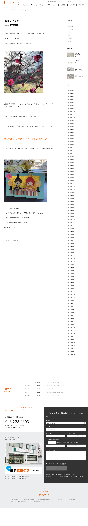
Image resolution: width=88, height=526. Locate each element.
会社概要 (63, 5)
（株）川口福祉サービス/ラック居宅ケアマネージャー (50, 499)
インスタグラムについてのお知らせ (55, 389)
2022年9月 (70, 228)
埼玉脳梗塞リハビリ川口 (41, 502)
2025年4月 (70, 135)
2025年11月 (70, 114)
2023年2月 (70, 213)
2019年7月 (70, 342)
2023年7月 (70, 198)
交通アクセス (53, 1)
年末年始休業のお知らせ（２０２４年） (56, 385)
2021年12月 (70, 255)
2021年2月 (70, 285)
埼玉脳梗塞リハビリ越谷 (25, 502)
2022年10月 (70, 225)
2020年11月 (70, 294)
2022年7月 (70, 234)
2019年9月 (70, 336)
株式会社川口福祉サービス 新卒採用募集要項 (16, 476)
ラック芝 (14, 502)
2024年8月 (70, 159)
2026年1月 (70, 108)
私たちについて (27, 5)
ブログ (71, 1)
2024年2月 (70, 177)
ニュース (63, 1)
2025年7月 (70, 126)
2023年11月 (70, 186)
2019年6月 (70, 345)
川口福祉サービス (16, 499)
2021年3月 (70, 282)
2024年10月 (70, 153)
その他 (69, 41)
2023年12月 (70, 183)
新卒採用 (72, 5)
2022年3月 (70, 246)
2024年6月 (70, 165)
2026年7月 (70, 90)
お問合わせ (81, 1)
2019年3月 (70, 354)
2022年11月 (70, 222)
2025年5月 (70, 132)
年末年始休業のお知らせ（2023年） (55, 392)
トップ (17, 5)
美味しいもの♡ (79, 76)
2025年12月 (70, 111)
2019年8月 (70, 339)
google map (17, 439)
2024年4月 (70, 171)
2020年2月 (70, 321)
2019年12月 (70, 327)
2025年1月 (70, 144)
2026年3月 (70, 102)
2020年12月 (70, 291)
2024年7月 (70, 162)
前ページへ (7, 240)
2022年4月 (70, 243)
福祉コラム (70, 32)
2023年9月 (70, 192)
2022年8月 (70, 231)
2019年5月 (70, 348)
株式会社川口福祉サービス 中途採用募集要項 (16, 478)
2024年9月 (70, 156)
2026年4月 (70, 99)
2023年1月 (70, 216)
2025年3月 (70, 138)
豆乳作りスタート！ (79, 55)
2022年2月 (70, 249)
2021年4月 (70, 279)
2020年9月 (70, 300)
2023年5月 (70, 204)
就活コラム (70, 35)
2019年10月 (70, 333)
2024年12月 (70, 147)
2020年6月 (70, 309)
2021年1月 (70, 288)
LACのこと (14, 25)
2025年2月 (70, 141)
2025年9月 (70, 120)
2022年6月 (70, 237)
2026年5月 (70, 96)
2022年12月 (70, 219)
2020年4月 (70, 315)
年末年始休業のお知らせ (53, 396)
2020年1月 (70, 324)
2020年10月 (70, 297)
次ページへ (16, 240)
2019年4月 (70, 351)
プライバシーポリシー (54, 464)
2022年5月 (70, 240)
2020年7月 (70, 306)
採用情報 (70, 38)
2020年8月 (70, 303)
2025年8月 (70, 123)
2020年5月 (70, 312)
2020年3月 (70, 318)
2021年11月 (70, 258)
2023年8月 (70, 195)
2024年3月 (70, 174)
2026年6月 (70, 93)
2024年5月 (70, 168)
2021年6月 (70, 273)
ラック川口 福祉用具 (70, 499)
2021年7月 (70, 270)
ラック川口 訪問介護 (29, 499)
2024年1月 (70, 180)
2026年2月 (70, 105)
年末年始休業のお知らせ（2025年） (55, 382)
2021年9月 (70, 264)
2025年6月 (70, 129)
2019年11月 (70, 330)
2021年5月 (70, 276)
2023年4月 (70, 207)
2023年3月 (70, 210)
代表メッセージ (52, 5)
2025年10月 (70, 117)
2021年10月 (70, 261)
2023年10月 (70, 189)
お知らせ (37, 382)
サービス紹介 (40, 5)
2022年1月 (70, 252)
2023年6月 (70, 201)
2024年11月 (70, 150)
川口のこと (70, 26)
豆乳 (76, 62)
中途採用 (81, 5)
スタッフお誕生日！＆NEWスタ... (79, 70)
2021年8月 (70, 267)
